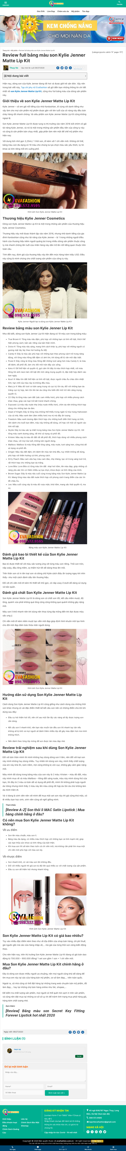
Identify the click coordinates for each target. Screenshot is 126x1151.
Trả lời (79, 1056)
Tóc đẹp (85, 11)
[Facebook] (57, 68)
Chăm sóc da (63, 11)
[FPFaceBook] (88, 1132)
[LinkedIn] (92, 1132)
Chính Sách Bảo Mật (30, 1122)
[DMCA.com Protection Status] (97, 1141)
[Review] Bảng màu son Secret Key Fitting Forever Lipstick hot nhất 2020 (45, 1013)
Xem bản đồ (104, 1114)
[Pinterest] (66, 68)
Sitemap (24, 1126)
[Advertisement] (107, 90)
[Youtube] (100, 1132)
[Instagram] (96, 1132)
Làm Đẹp (51, 11)
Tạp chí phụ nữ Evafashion (34, 87)
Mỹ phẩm (75, 11)
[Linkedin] (70, 68)
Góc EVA (41, 11)
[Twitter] (62, 68)
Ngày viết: (13, 1032)
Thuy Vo (17, 1049)
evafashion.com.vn (65, 1141)
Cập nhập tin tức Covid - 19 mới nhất (60, 1132)
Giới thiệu (6, 1119)
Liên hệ (24, 1119)
